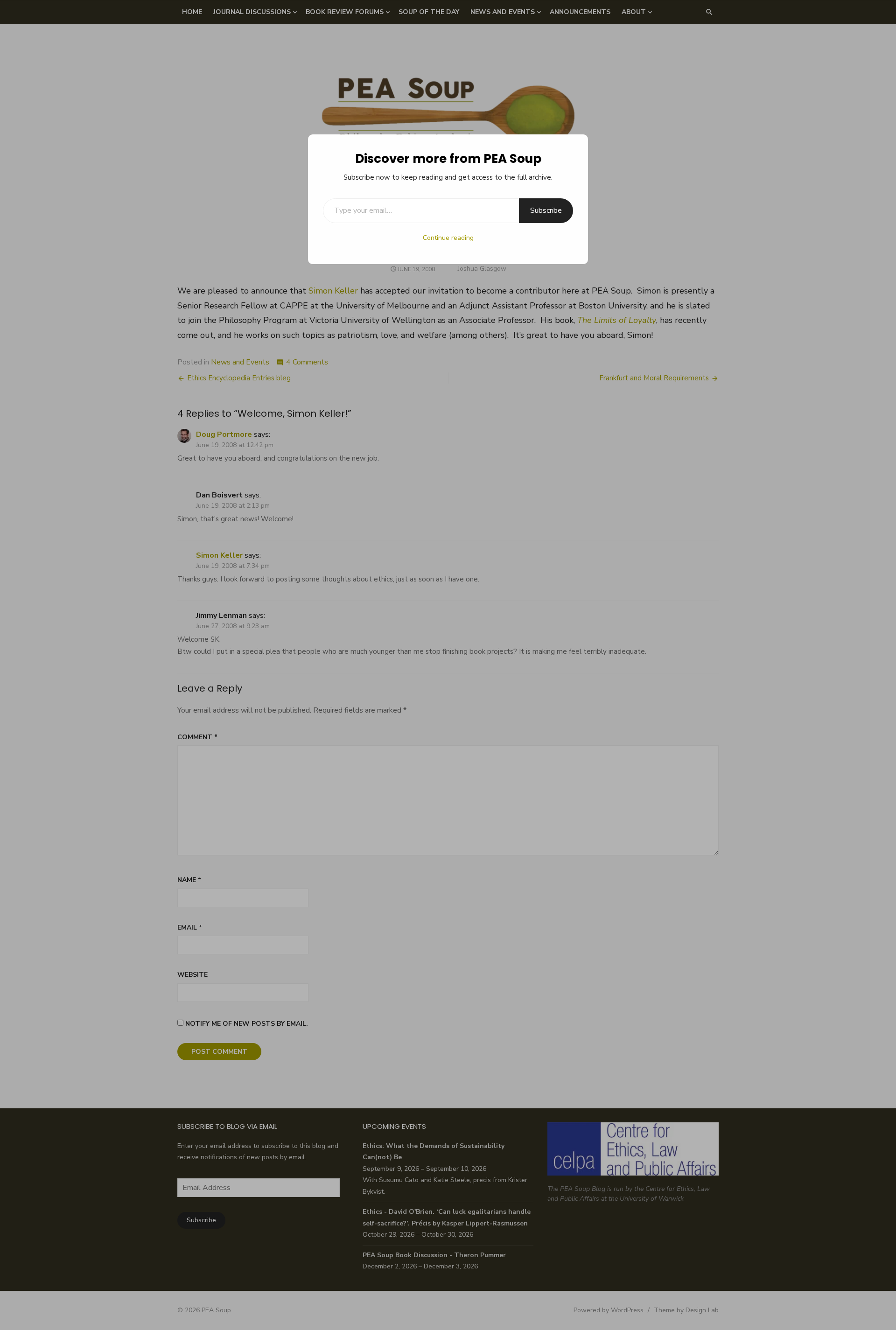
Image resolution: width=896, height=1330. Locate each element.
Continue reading (448, 237)
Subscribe (546, 210)
